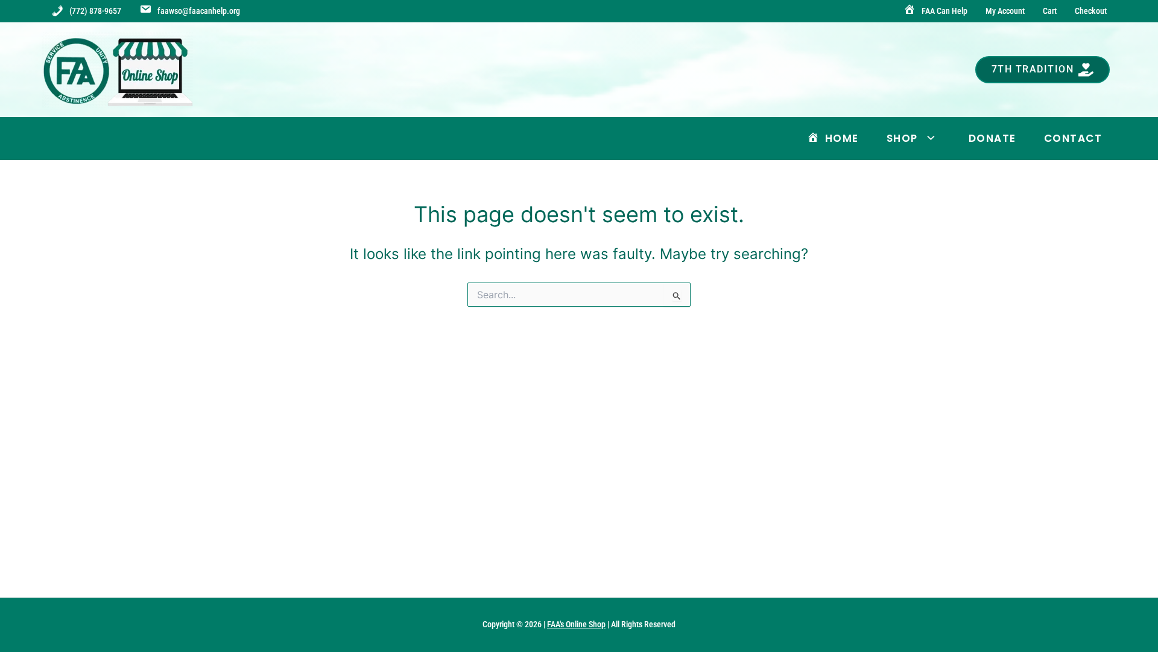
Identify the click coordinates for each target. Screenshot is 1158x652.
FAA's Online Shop (576, 624)
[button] (1042, 69)
